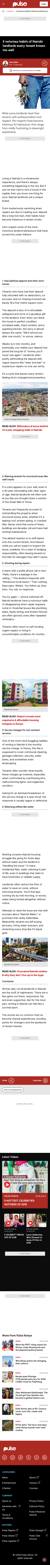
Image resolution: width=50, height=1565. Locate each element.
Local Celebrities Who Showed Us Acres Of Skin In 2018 (34, 1238)
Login (43, 4)
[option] (14, 1231)
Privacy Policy (36, 1501)
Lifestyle (10, 11)
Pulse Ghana (8, 1535)
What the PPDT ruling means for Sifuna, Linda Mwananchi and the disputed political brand (31, 1347)
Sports (32, 1477)
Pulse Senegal (36, 1530)
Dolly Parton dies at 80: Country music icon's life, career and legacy (30, 1411)
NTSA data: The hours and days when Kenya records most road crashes (31, 1427)
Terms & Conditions (7, 1516)
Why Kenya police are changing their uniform (30, 1362)
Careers (33, 1482)
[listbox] (26, 1231)
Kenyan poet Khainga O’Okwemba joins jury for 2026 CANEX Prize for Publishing (30, 1379)
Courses (33, 1488)
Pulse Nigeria (8, 1530)
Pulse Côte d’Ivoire (34, 1537)
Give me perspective (13, 1090)
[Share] (44, 63)
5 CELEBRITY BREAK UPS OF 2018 (14, 1236)
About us (6, 1501)
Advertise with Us (9, 1508)
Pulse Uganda (9, 1541)
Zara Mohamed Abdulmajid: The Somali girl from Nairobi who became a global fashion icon (31, 1395)
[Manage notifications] (44, 1560)
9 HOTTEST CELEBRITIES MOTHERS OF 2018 (19, 1202)
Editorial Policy (36, 1506)
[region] (25, 1231)
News (18, 1341)
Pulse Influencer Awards (37, 1513)
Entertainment (9, 1482)
